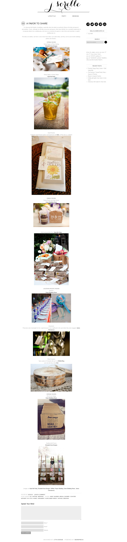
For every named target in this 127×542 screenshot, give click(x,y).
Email (45, 526)
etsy (31, 498)
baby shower (54, 496)
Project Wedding (59, 488)
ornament (41, 498)
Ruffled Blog (61, 361)
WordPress (79, 539)
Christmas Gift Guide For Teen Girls (97, 81)
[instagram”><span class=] (100, 24)
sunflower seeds (51, 498)
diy (31, 496)
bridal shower (64, 496)
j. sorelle (63, 6)
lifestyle (52, 16)
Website (46, 530)
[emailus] (104, 24)
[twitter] (92, 24)
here (58, 134)
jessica (30, 494)
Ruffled (52, 488)
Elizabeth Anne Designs (51, 46)
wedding (75, 16)
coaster (73, 496)
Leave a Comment (39, 494)
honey (35, 498)
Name (45, 523)
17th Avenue (58, 539)
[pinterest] (96, 24)
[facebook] (88, 24)
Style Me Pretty (51, 76)
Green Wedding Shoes (51, 202)
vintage (34, 496)
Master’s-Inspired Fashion (94, 76)
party (64, 16)
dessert (24, 498)
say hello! (90, 33)
